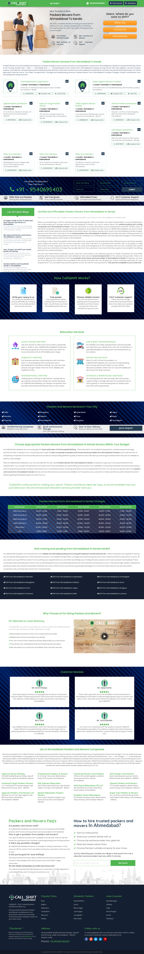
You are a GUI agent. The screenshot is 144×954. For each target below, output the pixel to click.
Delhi (5, 412)
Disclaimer (27, 936)
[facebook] (86, 939)
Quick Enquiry (126, 428)
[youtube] (100, 939)
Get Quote (122, 863)
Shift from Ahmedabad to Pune (17, 588)
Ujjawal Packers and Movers (15, 103)
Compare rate (45, 93)
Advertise (131, 3)
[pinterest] (105, 939)
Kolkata (42, 416)
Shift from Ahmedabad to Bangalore (19, 582)
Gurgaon (79, 420)
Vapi (108, 908)
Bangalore (44, 412)
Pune (77, 416)
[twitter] (91, 939)
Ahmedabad (45, 420)
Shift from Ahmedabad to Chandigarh (114, 577)
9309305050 (101, 93)
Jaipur (114, 412)
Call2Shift (59, 952)
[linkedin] (96, 939)
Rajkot (43, 904)
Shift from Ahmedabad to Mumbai (19, 577)
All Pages (54, 3)
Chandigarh (116, 420)
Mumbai (7, 416)
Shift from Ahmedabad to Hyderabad (67, 577)
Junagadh (78, 915)
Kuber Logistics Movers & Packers (107, 81)
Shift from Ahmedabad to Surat (111, 582)
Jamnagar (78, 911)
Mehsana (45, 908)
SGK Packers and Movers (122, 130)
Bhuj (43, 901)
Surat (76, 904)
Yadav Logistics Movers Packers (85, 104)
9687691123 (12, 120)
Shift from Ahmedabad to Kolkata (65, 582)
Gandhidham (79, 901)
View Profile (61, 93)
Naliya (43, 918)
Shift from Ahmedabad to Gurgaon (113, 588)
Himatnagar (111, 911)
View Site (133, 93)
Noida (114, 416)
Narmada (78, 918)
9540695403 (11, 170)
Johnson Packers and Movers (124, 103)
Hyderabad (80, 412)
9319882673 (83, 120)
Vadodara (45, 911)
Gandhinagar (111, 901)
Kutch (108, 915)
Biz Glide (99, 952)
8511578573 (119, 144)
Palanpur (110, 918)
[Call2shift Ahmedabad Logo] (17, 3)
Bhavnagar (78, 908)
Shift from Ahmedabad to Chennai (19, 593)
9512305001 (119, 120)
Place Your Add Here (12, 154)
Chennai (7, 420)
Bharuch (44, 915)
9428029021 (29, 93)
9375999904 (47, 122)
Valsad (109, 904)
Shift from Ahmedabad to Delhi (64, 593)
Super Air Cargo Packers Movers (49, 104)
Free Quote (117, 3)
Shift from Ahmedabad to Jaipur (65, 588)
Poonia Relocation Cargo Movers (35, 81)
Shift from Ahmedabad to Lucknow (113, 593)
